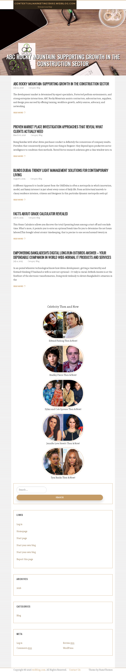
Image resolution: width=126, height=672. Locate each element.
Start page (22, 538)
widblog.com (38, 669)
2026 (19, 588)
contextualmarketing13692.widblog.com (44, 3)
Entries (68, 643)
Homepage (22, 531)
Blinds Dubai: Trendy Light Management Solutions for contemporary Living (60, 172)
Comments (24, 648)
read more (18, 113)
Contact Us (75, 669)
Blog (38, 88)
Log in (19, 524)
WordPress (68, 648)
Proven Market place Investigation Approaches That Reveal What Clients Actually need (58, 129)
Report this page (25, 559)
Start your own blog (26, 545)
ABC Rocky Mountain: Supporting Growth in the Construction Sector (61, 83)
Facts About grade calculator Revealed (40, 213)
